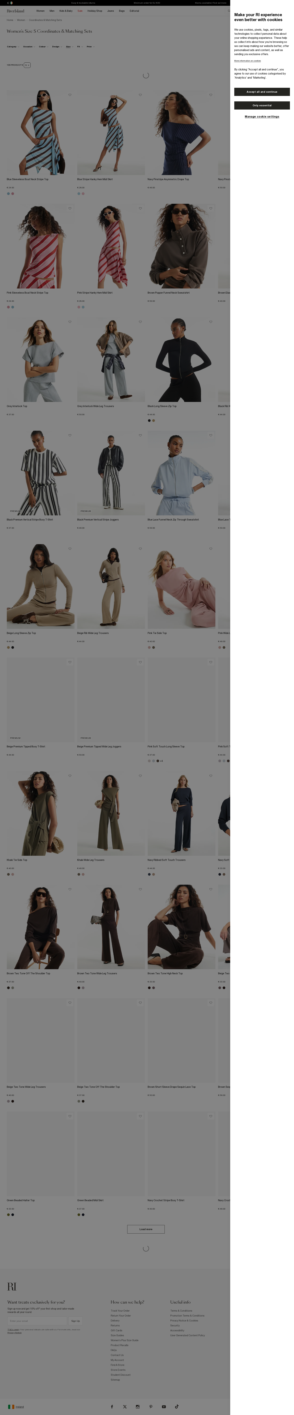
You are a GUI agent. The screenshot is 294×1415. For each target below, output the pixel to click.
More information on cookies (247, 61)
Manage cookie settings (262, 116)
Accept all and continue (262, 91)
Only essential (262, 105)
